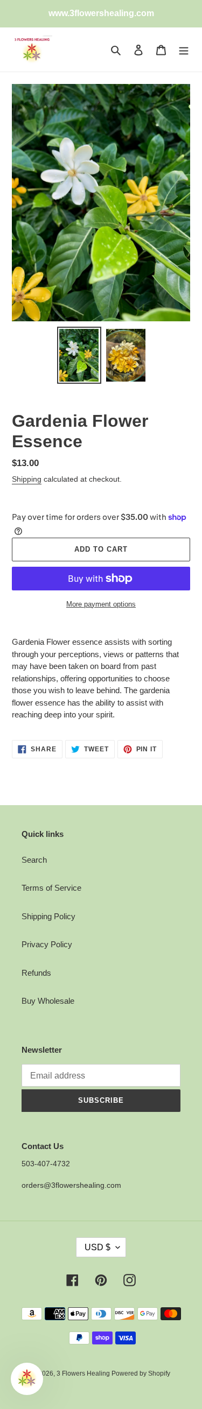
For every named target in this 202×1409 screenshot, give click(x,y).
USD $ (97, 1247)
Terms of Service (51, 887)
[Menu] (183, 49)
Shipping (26, 479)
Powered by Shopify (141, 1373)
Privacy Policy (47, 944)
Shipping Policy (48, 916)
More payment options (101, 604)
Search (34, 859)
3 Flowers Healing (84, 1373)
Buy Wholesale (48, 1000)
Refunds (36, 972)
